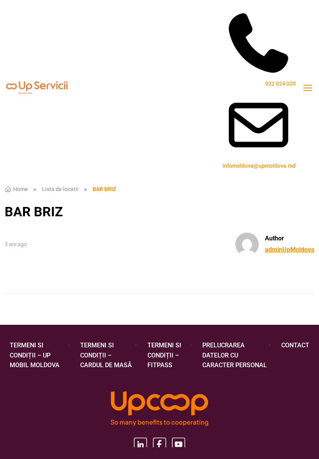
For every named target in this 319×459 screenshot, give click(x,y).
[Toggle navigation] (307, 88)
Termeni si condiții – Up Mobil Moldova (35, 355)
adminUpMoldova (289, 249)
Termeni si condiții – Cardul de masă (106, 355)
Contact (295, 345)
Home (20, 189)
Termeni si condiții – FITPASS (164, 355)
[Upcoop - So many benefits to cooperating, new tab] (159, 409)
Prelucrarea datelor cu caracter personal (234, 355)
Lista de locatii (60, 189)
